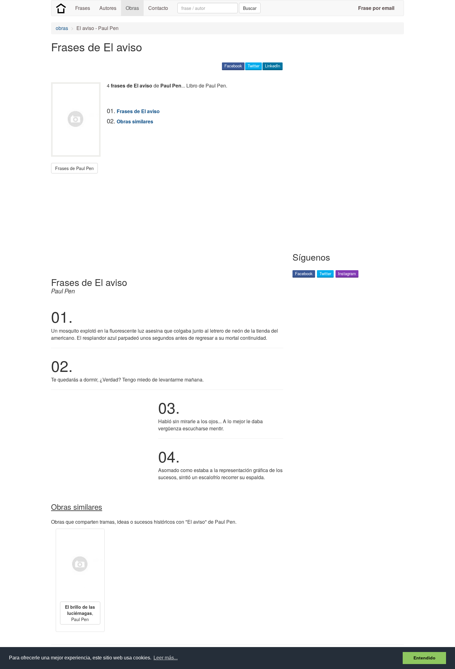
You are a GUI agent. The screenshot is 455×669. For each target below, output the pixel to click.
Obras (132, 7)
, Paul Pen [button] (80, 613)
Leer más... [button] (166, 657)
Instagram (347, 273)
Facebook (233, 66)
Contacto (158, 7)
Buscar (250, 8)
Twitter (253, 66)
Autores (107, 7)
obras (62, 28)
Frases (82, 7)
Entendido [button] (425, 657)
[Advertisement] (163, 223)
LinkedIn (272, 66)
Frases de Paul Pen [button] (74, 168)
